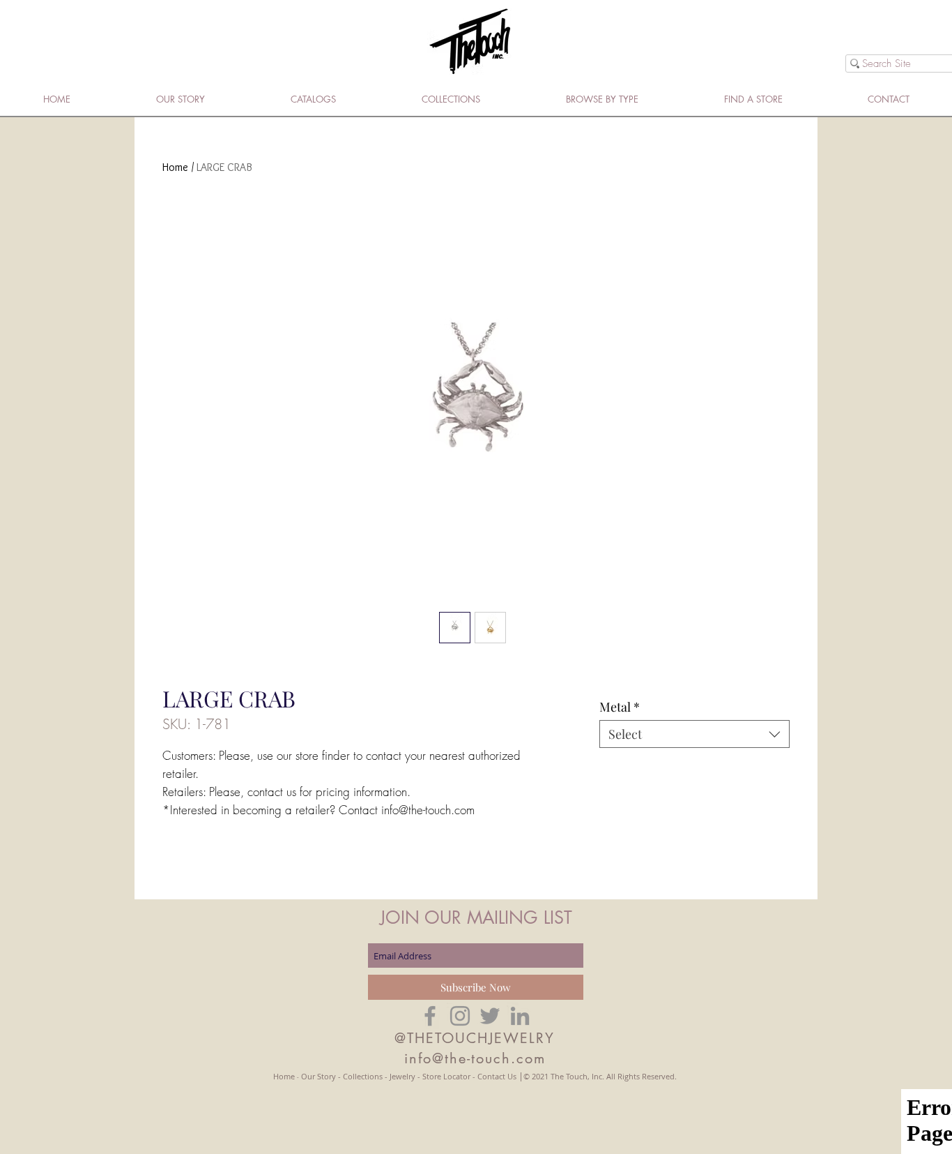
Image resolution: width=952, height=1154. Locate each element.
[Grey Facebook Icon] (430, 1016)
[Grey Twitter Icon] (490, 1016)
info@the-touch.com (475, 1058)
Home (175, 167)
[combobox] (694, 734)
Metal (619, 706)
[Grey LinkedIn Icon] (520, 1016)
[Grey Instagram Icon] (460, 1016)
